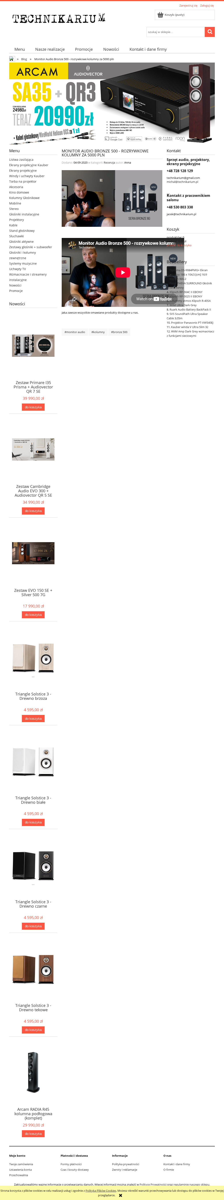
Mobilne (15, 203)
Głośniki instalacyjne (24, 214)
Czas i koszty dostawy (75, 1170)
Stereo (14, 209)
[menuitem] (19, 49)
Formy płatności (71, 1164)
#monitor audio (75, 332)
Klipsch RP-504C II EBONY (186, 292)
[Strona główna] (60, 18)
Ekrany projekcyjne (23, 170)
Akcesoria (16, 187)
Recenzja (109, 162)
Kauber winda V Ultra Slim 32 (189, 327)
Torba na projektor (23, 181)
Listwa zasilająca (21, 159)
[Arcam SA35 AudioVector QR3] (112, 103)
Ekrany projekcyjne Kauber (28, 165)
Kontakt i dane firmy (176, 1164)
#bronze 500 (119, 332)
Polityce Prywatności (153, 1184)
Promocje (16, 291)
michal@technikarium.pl (182, 182)
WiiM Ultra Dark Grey (183, 305)
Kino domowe (19, 192)
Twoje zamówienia (21, 1164)
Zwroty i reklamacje (124, 1170)
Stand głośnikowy (22, 231)
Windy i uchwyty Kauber (27, 176)
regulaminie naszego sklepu (191, 1184)
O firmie (168, 1170)
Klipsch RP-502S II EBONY (186, 296)
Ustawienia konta (20, 1170)
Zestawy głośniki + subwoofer (30, 247)
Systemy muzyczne (23, 263)
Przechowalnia (18, 1175)
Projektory (16, 220)
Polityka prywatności (125, 1164)
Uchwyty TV (17, 269)
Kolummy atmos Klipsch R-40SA (190, 301)
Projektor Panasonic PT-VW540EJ (192, 323)
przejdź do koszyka (179, 245)
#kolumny (98, 332)
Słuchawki (16, 236)
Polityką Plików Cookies (101, 1191)
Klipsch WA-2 (178, 279)
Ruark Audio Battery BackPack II (190, 309)
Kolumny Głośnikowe (24, 198)
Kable (13, 225)
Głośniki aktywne (21, 241)
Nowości (15, 285)
